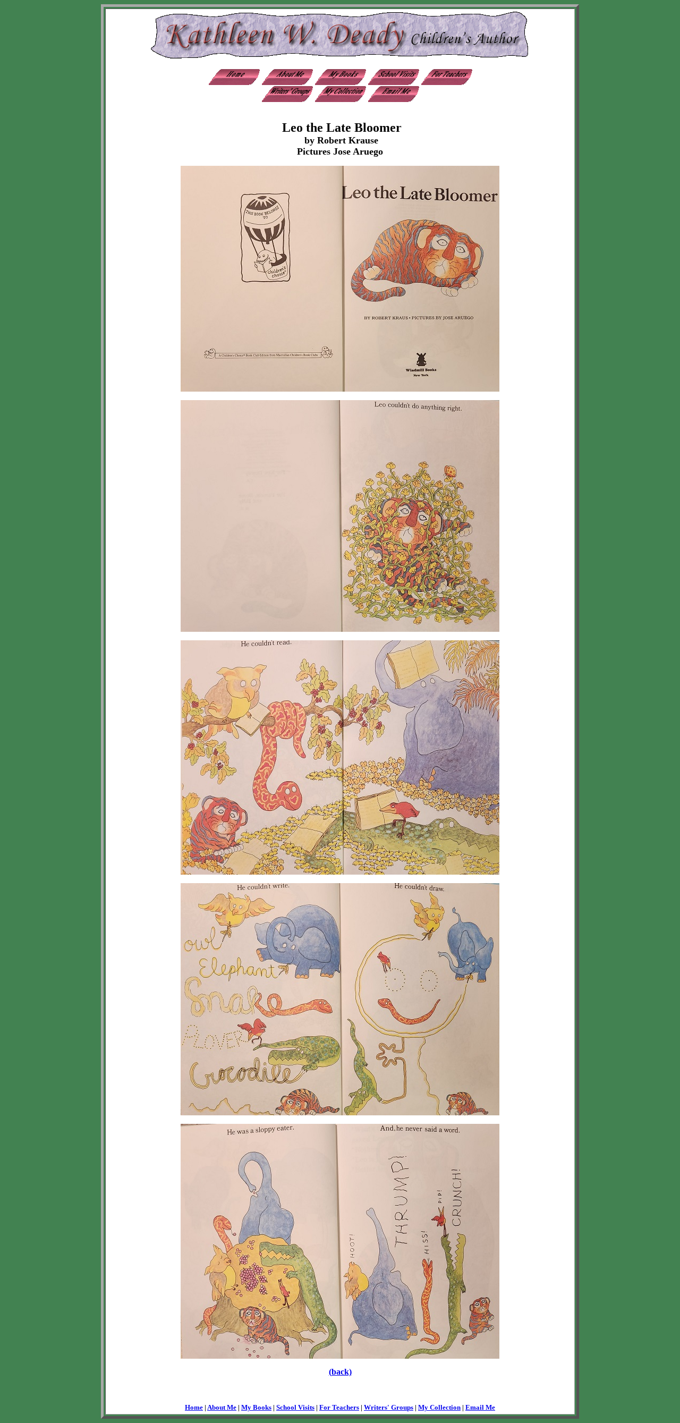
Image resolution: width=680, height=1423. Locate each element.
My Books (256, 1407)
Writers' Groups (388, 1407)
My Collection (439, 1407)
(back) (340, 1371)
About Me (221, 1407)
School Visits (295, 1407)
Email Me (480, 1407)
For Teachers (339, 1407)
